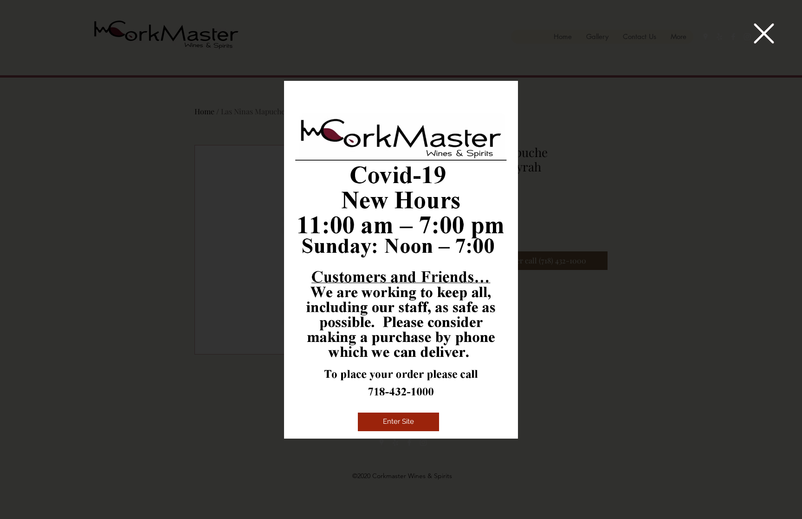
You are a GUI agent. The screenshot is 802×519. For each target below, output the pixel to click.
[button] (764, 33)
